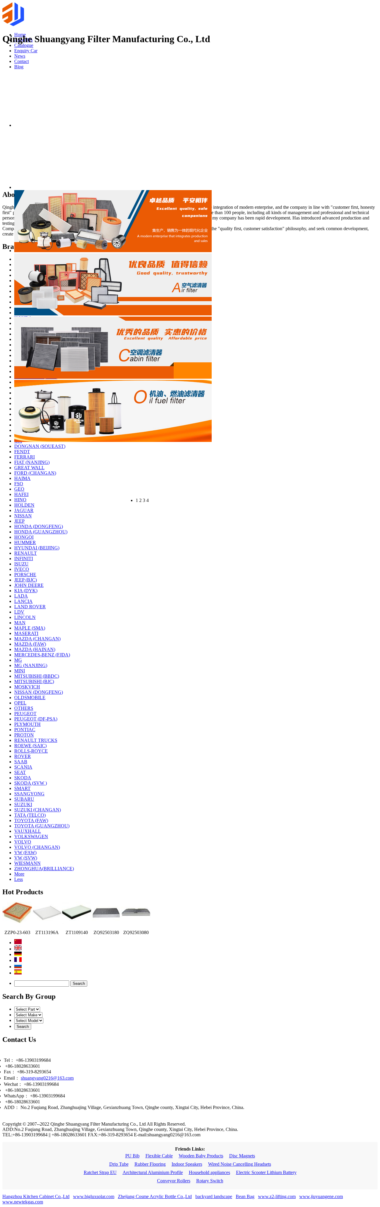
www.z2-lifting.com (277, 1196)
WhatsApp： (16, 1095)
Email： (12, 1077)
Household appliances (209, 1172)
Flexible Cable (159, 1155)
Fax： (10, 1071)
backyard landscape (213, 1196)
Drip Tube (119, 1164)
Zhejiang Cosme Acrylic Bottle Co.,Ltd (155, 1196)
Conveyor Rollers (173, 1180)
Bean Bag (245, 1196)
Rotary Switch (209, 1180)
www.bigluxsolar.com (93, 1196)
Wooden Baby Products (201, 1155)
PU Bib (132, 1155)
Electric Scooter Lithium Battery (266, 1172)
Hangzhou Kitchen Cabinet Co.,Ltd (35, 1196)
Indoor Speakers (187, 1164)
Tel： (9, 1060)
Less (18, 879)
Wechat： (13, 1084)
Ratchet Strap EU (100, 1172)
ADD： (11, 1107)
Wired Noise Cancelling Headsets (239, 1164)
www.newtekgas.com (22, 1201)
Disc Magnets (242, 1155)
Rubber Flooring (150, 1164)
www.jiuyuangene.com (321, 1196)
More (19, 873)
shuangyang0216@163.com (47, 1077)
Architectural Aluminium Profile (153, 1172)
